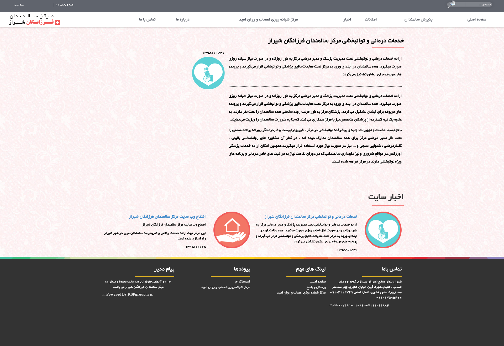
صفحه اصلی (477, 19)
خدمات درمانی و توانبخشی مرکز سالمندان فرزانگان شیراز (311, 217)
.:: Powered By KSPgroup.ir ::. (127, 295)
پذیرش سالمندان (419, 19)
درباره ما (183, 19)
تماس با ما (147, 19)
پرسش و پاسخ (316, 287)
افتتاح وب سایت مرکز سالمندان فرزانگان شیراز (167, 217)
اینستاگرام (242, 282)
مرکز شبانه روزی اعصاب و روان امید (268, 19)
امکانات (371, 19)
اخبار (347, 19)
